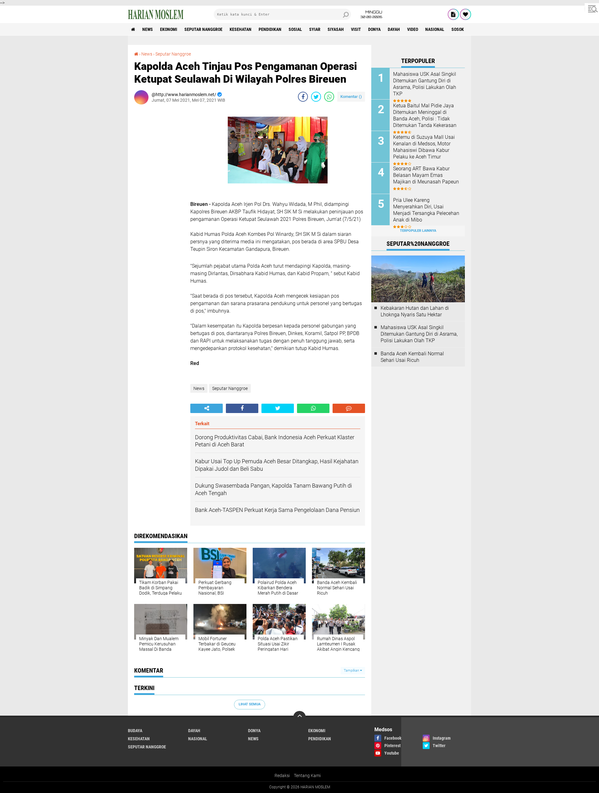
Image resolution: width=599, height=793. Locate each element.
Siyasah (336, 29)
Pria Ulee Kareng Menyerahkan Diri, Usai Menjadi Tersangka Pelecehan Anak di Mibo (426, 209)
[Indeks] (453, 14)
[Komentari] (349, 408)
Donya (374, 29)
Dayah (394, 29)
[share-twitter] (316, 97)
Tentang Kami (307, 775)
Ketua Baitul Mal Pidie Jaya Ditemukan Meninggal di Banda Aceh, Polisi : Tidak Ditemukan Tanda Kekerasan (424, 115)
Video (412, 29)
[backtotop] (299, 717)
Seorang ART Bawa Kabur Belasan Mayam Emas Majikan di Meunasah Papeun (426, 175)
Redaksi (282, 775)
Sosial (295, 29)
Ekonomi (168, 29)
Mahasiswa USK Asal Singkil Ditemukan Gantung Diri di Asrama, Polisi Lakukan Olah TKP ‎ (424, 83)
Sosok (457, 29)
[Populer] (465, 14)
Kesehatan (240, 29)
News (147, 29)
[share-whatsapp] (329, 97)
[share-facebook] (303, 97)
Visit (356, 29)
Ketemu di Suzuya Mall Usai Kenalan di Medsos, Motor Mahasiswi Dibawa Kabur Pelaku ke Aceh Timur (424, 146)
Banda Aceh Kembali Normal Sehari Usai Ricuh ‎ (412, 357)
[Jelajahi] (592, 8)
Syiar (314, 29)
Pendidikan (270, 29)
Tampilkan (352, 671)
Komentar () (351, 96)
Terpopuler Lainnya (418, 231)
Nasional (434, 29)
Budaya (135, 730)
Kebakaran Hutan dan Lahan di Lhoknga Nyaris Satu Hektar (415, 311)
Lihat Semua (250, 704)
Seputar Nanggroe (203, 29)
